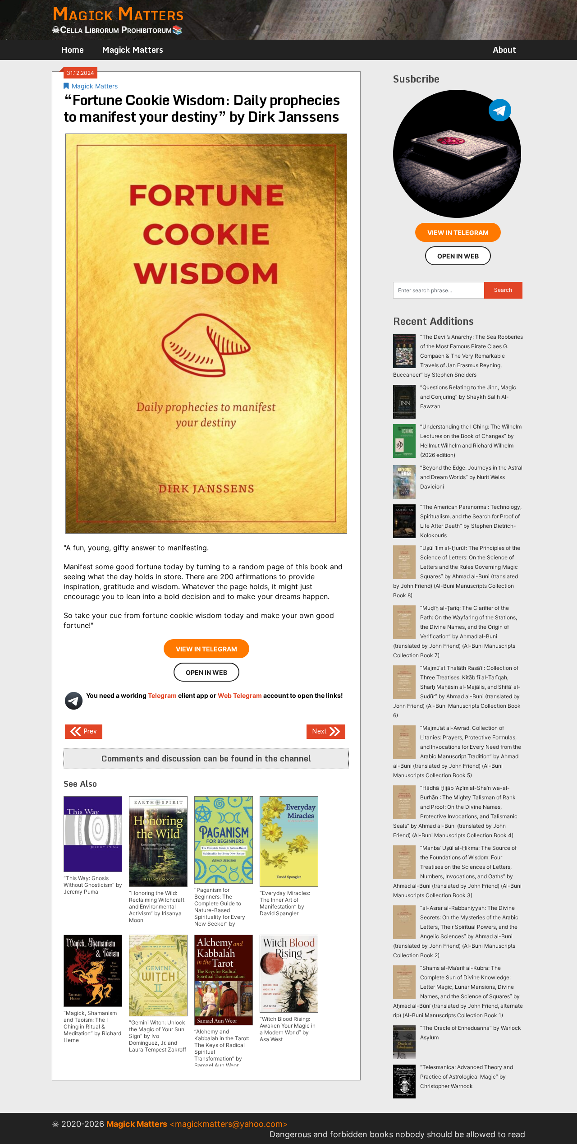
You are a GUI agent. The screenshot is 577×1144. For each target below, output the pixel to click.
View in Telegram (206, 649)
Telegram (162, 695)
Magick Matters (132, 49)
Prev (89, 730)
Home (72, 49)
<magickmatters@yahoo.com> (228, 1124)
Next (320, 730)
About (504, 49)
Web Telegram (240, 695)
